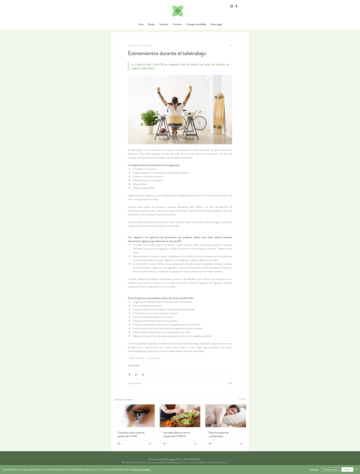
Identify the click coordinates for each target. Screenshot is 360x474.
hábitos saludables (137, 358)
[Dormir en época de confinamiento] (225, 415)
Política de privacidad (140, 469)
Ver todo (242, 399)
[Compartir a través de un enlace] (136, 374)
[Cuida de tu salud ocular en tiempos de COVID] (134, 415)
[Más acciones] (230, 45)
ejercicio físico (153, 358)
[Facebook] (236, 6)
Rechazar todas (330, 469)
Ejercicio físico (134, 365)
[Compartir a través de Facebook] (129, 374)
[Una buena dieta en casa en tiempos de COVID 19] (180, 415)
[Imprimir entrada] (143, 374)
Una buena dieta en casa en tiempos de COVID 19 (176, 434)
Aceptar (347, 469)
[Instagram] (231, 6)
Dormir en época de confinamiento (218, 434)
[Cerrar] (356, 469)
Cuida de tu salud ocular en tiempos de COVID (131, 434)
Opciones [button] (314, 469)
